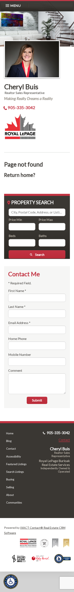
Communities (14, 502)
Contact (11, 448)
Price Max (46, 220)
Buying (10, 479)
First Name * (17, 291)
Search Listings (15, 471)
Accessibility (13, 456)
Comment (15, 370)
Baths (43, 236)
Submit (37, 400)
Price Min (15, 220)
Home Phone (17, 339)
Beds (12, 236)
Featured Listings (16, 464)
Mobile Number (19, 354)
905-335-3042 (21, 107)
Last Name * (16, 307)
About (10, 495)
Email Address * (19, 323)
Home (9, 433)
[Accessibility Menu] (10, 582)
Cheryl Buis (21, 86)
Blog (9, 441)
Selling (10, 487)
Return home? (19, 175)
